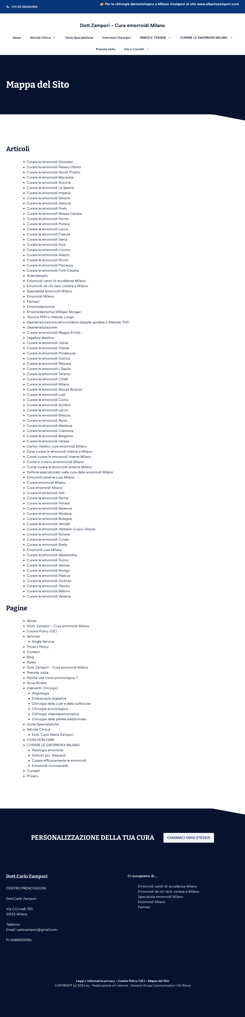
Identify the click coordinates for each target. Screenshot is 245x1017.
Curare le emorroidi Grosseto (50, 162)
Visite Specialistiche (79, 37)
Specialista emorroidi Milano (49, 291)
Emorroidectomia (41, 307)
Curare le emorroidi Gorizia (48, 358)
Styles (31, 662)
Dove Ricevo (37, 683)
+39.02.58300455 (24, 7)
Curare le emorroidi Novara (48, 534)
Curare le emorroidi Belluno (48, 591)
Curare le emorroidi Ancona (49, 182)
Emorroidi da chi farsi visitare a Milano (57, 286)
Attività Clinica (40, 37)
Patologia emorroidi (47, 750)
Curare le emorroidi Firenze (48, 234)
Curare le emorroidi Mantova (49, 426)
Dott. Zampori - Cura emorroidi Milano (57, 667)
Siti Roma (183, 985)
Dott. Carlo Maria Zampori (53, 735)
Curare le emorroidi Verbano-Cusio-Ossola (61, 529)
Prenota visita (105, 49)
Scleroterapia (37, 276)
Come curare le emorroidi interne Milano (59, 457)
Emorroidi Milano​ (40, 296)
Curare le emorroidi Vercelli (48, 524)
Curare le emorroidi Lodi (46, 395)
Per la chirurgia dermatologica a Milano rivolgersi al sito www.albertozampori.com (172, 4)
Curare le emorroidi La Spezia (50, 188)
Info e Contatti (134, 49)
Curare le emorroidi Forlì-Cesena (53, 270)
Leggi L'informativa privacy (95, 981)
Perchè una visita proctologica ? (52, 678)
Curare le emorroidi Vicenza (49, 581)
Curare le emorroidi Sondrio (49, 405)
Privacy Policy (38, 647)
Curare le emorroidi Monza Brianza (54, 389)
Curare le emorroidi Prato (47, 208)
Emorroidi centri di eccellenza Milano (56, 281)
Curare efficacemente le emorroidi (59, 760)
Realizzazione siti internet (110, 985)
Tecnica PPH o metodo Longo (50, 317)
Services (33, 636)
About (31, 621)
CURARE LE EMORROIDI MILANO (204, 37)
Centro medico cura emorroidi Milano (57, 446)
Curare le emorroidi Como (48, 400)
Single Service (43, 641)
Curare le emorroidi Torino (48, 560)
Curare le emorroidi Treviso (48, 586)
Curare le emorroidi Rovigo (48, 570)
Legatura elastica (40, 338)
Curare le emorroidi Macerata (50, 177)
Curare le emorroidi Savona (48, 198)
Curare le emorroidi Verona (48, 565)
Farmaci (33, 301)
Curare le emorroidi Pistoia (48, 224)
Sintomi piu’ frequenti (49, 755)
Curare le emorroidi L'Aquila (49, 369)
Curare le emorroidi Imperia (49, 193)
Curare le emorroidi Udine (47, 343)
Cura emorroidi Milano (45, 488)
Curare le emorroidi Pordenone (51, 353)
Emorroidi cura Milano (44, 550)
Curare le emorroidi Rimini (48, 260)
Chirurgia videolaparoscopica (55, 714)
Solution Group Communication (153, 985)
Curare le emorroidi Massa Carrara (54, 213)
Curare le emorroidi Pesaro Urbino (54, 167)
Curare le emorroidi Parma (48, 498)
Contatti (33, 771)
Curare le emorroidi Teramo (48, 374)
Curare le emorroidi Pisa (46, 245)
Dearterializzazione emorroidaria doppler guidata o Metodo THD (78, 322)
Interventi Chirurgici (116, 37)
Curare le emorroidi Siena (47, 239)
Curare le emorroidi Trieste (48, 348)
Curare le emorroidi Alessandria (52, 555)
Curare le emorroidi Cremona (50, 431)
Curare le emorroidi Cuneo (48, 539)
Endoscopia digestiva (49, 698)
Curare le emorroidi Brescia (48, 415)
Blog (30, 657)
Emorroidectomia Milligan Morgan (54, 312)
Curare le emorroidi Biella (47, 545)
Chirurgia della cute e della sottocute (61, 703)
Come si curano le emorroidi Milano (55, 462)
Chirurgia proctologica (50, 709)
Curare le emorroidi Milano (48, 384)
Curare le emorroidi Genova (49, 203)
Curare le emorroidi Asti (46, 493)
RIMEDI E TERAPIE (153, 37)
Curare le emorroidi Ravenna (49, 508)
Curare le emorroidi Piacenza (50, 265)
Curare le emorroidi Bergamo (50, 436)
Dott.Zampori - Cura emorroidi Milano (122, 25)
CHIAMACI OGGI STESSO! (188, 838)
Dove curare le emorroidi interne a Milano (59, 451)
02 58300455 (32, 924)
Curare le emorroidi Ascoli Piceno (53, 172)
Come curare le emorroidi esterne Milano (59, 467)
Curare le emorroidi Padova (48, 576)
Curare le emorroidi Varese (48, 441)
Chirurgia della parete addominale (59, 719)
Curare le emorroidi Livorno (48, 250)
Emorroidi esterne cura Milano (51, 477)
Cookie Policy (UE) (42, 631)
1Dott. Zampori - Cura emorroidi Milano (58, 626)
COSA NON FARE (40, 740)
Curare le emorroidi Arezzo (48, 255)
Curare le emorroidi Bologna (49, 519)
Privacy (32, 776)
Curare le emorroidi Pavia (47, 420)
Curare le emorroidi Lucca (47, 229)
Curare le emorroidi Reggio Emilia (54, 332)
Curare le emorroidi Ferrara (48, 503)
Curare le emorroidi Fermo (48, 219)
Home (17, 37)
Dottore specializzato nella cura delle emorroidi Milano (70, 472)
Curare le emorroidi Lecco (47, 410)
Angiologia (40, 693)
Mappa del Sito (158, 981)
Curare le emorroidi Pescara (49, 363)
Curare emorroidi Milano (46, 482)
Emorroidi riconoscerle (50, 766)
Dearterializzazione (42, 327)
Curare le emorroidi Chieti (47, 379)
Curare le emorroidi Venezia (49, 596)
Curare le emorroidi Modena (49, 513)
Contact (33, 652)
